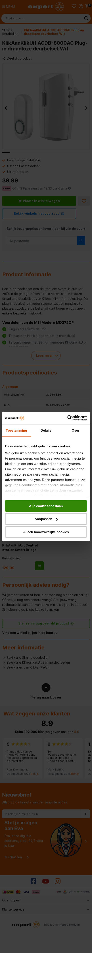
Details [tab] (46, 430)
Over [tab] (75, 430)
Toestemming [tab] (16, 430)
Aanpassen (43, 519)
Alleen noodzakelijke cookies (46, 532)
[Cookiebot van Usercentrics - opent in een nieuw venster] (67, 418)
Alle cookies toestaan (46, 506)
